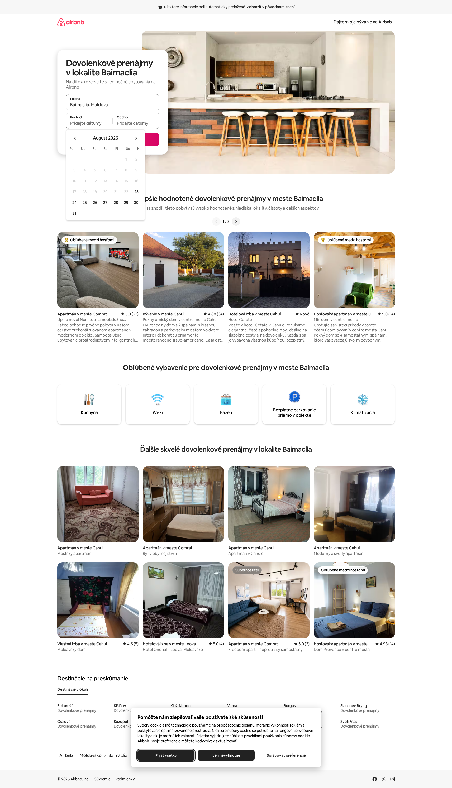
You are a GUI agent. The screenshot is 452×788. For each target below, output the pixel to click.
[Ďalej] (236, 221)
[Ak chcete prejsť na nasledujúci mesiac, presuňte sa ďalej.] (135, 138)
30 (136, 202)
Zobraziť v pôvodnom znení (270, 6)
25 (85, 202)
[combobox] (112, 105)
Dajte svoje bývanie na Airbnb (363, 22)
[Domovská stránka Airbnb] (70, 22)
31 (74, 213)
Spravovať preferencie (286, 755)
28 (116, 202)
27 (105, 202)
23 (136, 191)
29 (126, 202)
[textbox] (89, 123)
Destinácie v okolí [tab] (72, 689)
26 (95, 202)
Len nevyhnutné (226, 755)
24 (74, 202)
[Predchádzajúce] (216, 221)
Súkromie (102, 779)
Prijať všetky (166, 755)
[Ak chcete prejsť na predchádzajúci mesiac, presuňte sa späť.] (75, 138)
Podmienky (125, 779)
